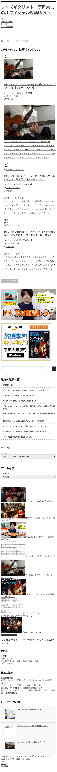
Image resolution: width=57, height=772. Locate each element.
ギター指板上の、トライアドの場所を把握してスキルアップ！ (25, 432)
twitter (3, 763)
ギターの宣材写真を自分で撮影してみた (17, 437)
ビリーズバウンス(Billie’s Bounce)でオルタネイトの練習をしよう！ (27, 390)
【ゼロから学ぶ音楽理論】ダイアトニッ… (32, 709)
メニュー (5, 19)
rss (2, 761)
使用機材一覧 (8, 385)
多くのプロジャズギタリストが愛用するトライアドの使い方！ (25, 426)
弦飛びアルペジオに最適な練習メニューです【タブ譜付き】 (24, 421)
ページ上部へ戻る (9, 635)
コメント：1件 (12, 243)
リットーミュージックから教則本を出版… (32, 726)
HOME (4, 656)
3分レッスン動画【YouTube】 (19, 93)
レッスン (5, 24)
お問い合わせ (7, 26)
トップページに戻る (9, 281)
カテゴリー (5, 453)
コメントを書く (13, 96)
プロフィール (7, 21)
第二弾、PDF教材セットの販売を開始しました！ (20, 401)
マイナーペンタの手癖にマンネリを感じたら (19, 395)
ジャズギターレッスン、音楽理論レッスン (20, 661)
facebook (5, 766)
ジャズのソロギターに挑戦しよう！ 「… (32, 742)
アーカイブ (5, 473)
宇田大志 (10, 99)
